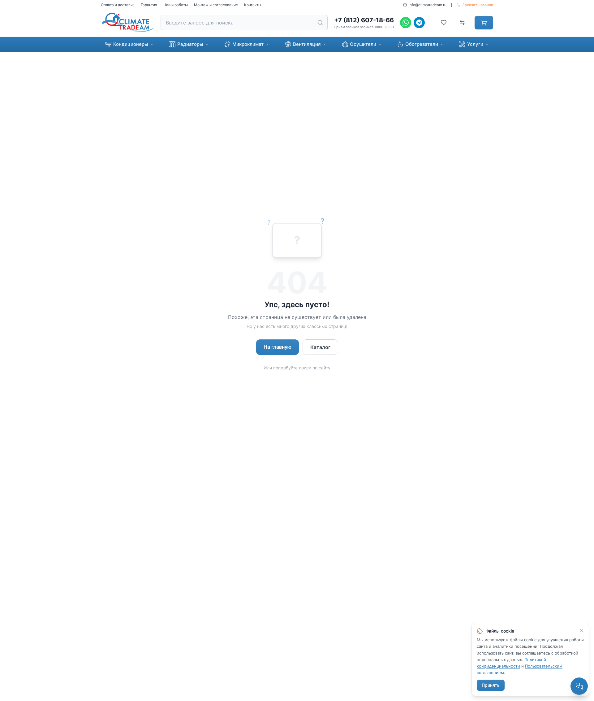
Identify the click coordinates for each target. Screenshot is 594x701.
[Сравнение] (462, 22)
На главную (277, 347)
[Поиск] (320, 22)
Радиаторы (190, 44)
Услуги (475, 44)
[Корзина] (484, 22)
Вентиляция (307, 44)
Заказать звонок (477, 4)
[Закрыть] (581, 630)
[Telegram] (419, 22)
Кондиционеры (130, 44)
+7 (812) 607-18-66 (364, 20)
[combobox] (244, 22)
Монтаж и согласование (216, 4)
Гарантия (149, 4)
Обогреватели (421, 44)
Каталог (320, 347)
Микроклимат (248, 44)
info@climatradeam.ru (427, 4)
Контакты (252, 4)
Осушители (363, 44)
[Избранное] (443, 22)
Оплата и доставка (118, 4)
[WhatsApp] (405, 22)
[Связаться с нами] (579, 686)
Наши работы (175, 4)
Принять (491, 685)
